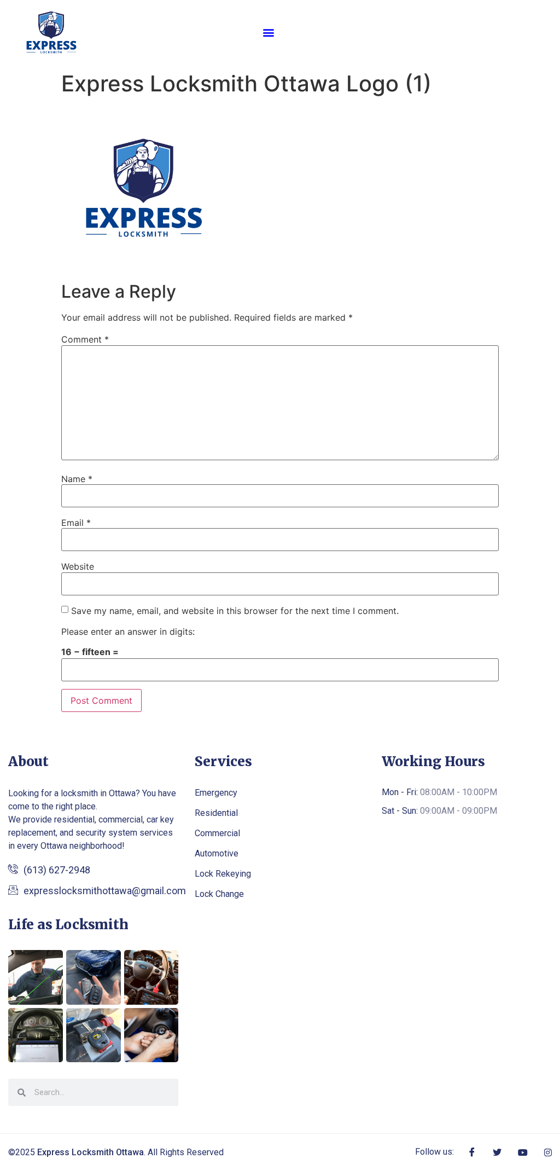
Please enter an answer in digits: (128, 631)
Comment (85, 339)
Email (76, 522)
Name (76, 478)
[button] (269, 32)
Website (77, 566)
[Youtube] (523, 1151)
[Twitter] (497, 1151)
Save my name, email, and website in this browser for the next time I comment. (235, 610)
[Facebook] (472, 1152)
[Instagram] (548, 1151)
